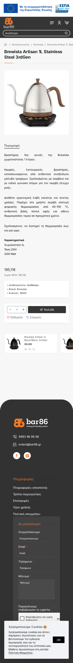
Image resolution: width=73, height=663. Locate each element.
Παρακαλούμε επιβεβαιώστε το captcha (34, 608)
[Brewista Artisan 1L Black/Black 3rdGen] (14, 343)
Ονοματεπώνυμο (29, 532)
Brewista (38, 44)
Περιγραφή (11, 145)
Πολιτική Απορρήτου (20, 652)
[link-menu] (52, 22)
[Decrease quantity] (10, 309)
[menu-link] (59, 22)
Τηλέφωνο (25, 561)
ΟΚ (59, 640)
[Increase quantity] (23, 309)
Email (21, 546)
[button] (47, 309)
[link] (16, 455)
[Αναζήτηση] (66, 33)
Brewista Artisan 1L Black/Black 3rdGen (35, 338)
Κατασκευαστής (21, 44)
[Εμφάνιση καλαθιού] (66, 22)
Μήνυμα (23, 576)
